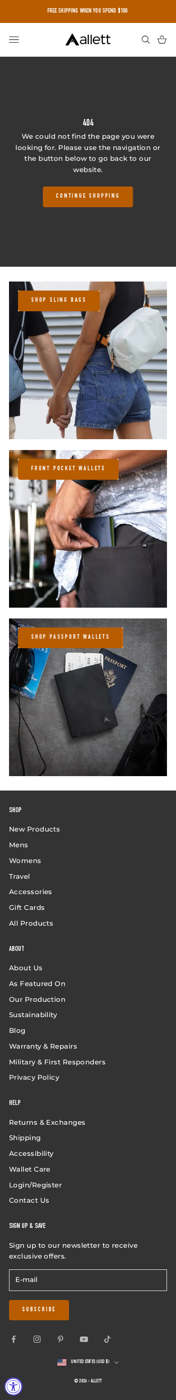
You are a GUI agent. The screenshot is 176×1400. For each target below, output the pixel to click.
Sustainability (33, 1014)
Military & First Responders (57, 1062)
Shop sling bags (59, 300)
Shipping (25, 1137)
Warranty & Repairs (43, 1046)
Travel (19, 876)
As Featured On (37, 983)
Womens (25, 860)
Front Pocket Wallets (68, 469)
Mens (18, 845)
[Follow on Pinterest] (60, 1339)
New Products (34, 829)
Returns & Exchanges (47, 1122)
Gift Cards (27, 907)
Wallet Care (30, 1169)
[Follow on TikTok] (107, 1339)
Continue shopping (88, 196)
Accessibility (31, 1153)
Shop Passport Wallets (70, 637)
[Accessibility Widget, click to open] (14, 1386)
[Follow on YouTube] (83, 1339)
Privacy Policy (34, 1077)
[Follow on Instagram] (37, 1339)
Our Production (37, 999)
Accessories (30, 891)
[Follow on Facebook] (13, 1339)
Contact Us (29, 1200)
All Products (31, 923)
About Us (26, 968)
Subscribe (39, 1310)
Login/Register (35, 1185)
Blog (17, 1030)
